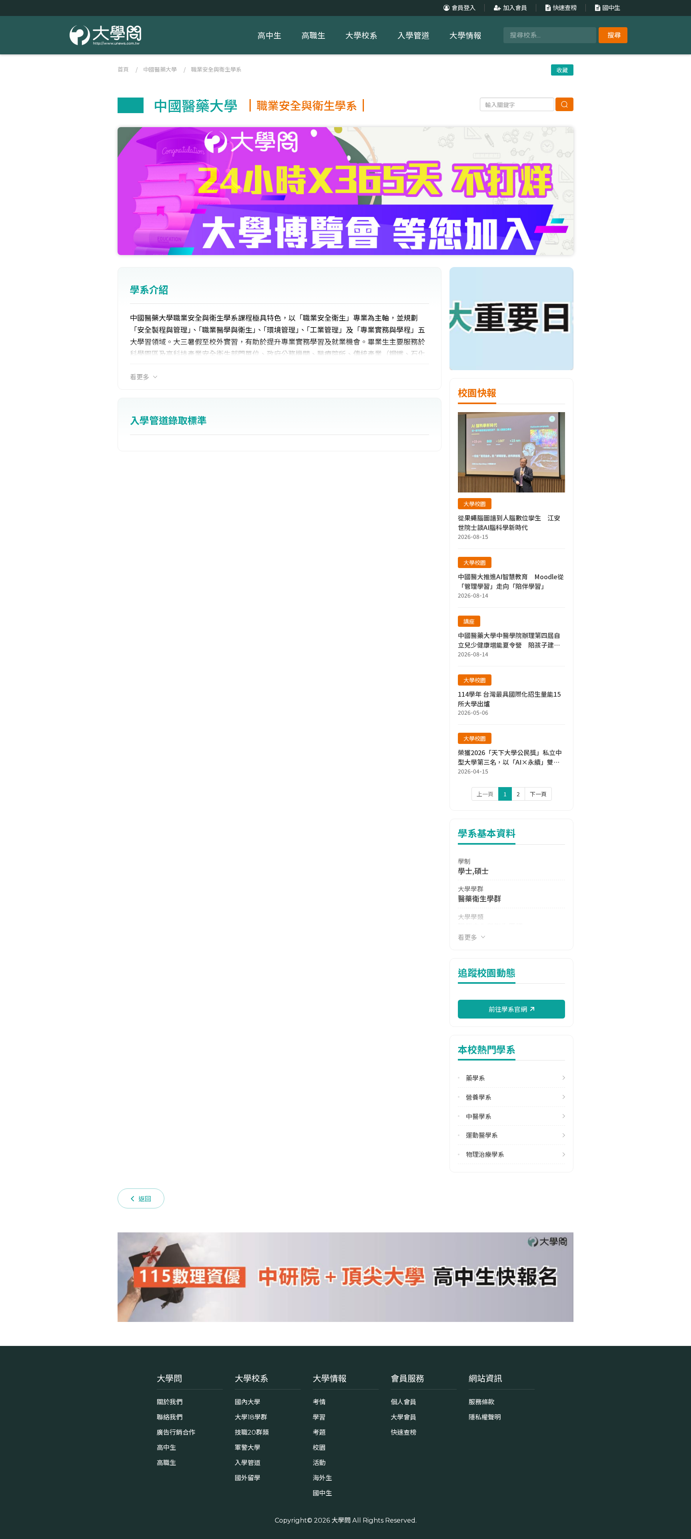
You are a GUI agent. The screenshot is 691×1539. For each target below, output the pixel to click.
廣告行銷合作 (176, 1432)
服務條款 (481, 1402)
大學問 (341, 1520)
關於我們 (169, 1402)
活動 (319, 1463)
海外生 (322, 1478)
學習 (319, 1417)
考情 (319, 1402)
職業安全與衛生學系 (216, 69)
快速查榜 (565, 8)
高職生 (314, 35)
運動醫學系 (482, 1135)
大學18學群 (251, 1417)
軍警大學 (247, 1447)
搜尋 (614, 35)
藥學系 (475, 1077)
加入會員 (515, 8)
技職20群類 (252, 1432)
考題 (319, 1432)
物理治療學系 (485, 1154)
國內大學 (247, 1402)
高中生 (270, 35)
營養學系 (478, 1097)
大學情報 (465, 35)
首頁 (123, 69)
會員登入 (463, 8)
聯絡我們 (169, 1417)
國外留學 (247, 1478)
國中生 (611, 8)
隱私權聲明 (485, 1417)
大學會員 (403, 1417)
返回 (144, 1198)
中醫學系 (478, 1116)
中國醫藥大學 (160, 69)
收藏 (562, 70)
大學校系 (361, 35)
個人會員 (403, 1402)
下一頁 (538, 794)
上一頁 (485, 794)
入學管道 (413, 35)
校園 (319, 1447)
